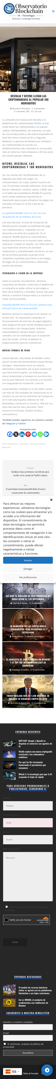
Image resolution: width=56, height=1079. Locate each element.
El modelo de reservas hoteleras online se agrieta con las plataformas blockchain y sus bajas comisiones (35, 990)
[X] (16, 434)
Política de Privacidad (30, 1073)
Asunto (6, 832)
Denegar (28, 568)
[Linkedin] (22, 434)
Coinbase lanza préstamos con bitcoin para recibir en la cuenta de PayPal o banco (30, 472)
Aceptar (28, 560)
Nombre (6, 798)
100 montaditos (11, 444)
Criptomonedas (39, 108)
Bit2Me (37, 123)
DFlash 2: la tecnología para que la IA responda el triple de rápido (35, 776)
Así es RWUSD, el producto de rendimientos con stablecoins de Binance (33, 1002)
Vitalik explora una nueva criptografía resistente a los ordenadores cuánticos (35, 754)
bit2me (24, 444)
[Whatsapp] (40, 434)
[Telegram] (34, 434)
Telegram (11, 423)
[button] (51, 499)
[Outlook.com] (46, 434)
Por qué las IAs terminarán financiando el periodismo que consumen (32, 765)
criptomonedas (38, 444)
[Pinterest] (28, 434)
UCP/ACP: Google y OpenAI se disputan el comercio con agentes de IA (35, 743)
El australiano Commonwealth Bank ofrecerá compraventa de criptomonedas (25, 489)
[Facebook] (10, 434)
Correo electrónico (11, 815)
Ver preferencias (28, 577)
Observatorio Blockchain (21, 108)
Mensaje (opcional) (11, 849)
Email (6, 1033)
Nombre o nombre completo (18, 1022)
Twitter (22, 423)
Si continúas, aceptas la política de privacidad (23, 1045)
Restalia (7, 447)
